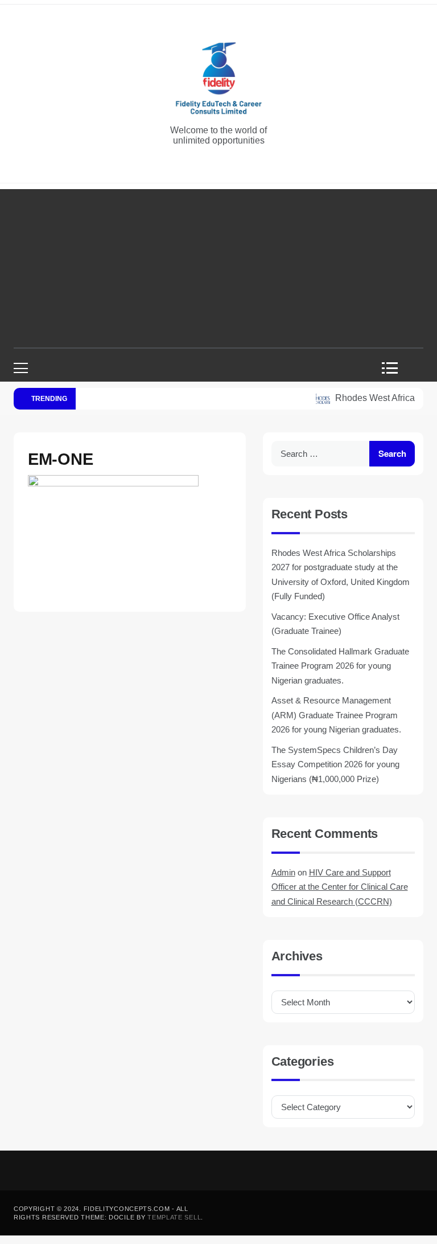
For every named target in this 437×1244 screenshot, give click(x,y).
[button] (393, 368)
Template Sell (174, 1217)
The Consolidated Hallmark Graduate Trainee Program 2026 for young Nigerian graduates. (340, 665)
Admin (283, 872)
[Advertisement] (218, 269)
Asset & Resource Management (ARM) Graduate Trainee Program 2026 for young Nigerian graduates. (336, 714)
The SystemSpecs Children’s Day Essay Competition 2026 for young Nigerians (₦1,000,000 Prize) (335, 764)
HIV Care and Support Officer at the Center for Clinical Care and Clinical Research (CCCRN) (339, 886)
